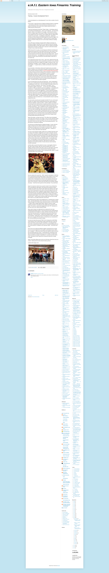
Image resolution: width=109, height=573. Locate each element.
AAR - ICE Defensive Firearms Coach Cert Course (66, 299)
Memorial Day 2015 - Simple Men (76, 371)
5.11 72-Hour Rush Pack (66, 265)
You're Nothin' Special (76, 406)
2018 (74, 512)
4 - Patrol (74, 472)
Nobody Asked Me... (66, 475)
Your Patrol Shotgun (66, 51)
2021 (74, 508)
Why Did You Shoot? (76, 133)
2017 (74, 513)
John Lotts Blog (65, 515)
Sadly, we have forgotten (77, 405)
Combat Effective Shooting (75, 274)
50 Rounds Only (75, 191)
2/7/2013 (74, 328)
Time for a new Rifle (66, 172)
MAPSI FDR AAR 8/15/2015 (65, 331)
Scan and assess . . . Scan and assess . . (76, 444)
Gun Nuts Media (65, 442)
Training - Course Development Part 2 (77, 528)
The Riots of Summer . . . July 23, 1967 (77, 450)
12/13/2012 (75, 332)
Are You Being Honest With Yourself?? (76, 245)
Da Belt (64, 264)
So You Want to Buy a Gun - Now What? (76, 455)
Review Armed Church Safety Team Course (66, 285)
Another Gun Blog (66, 417)
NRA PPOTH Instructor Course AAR (66, 390)
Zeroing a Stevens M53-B (66, 75)
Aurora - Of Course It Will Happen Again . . (77, 264)
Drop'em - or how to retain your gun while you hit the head (77, 159)
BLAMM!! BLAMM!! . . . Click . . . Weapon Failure (66, 128)
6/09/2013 (74, 323)
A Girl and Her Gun (66, 413)
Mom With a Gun (65, 466)
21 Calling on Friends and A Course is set (76, 495)
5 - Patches (75, 473)
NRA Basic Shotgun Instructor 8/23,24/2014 (66, 350)
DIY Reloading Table (66, 91)
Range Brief (64, 127)
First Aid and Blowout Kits (77, 51)
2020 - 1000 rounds (76, 60)
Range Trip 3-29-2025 (76, 342)
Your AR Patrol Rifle (66, 54)
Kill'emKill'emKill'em (76, 223)
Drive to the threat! (76, 152)
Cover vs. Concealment (66, 153)
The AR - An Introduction (66, 171)
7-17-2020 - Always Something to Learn (76, 301)
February (75, 542)
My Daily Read (75, 352)
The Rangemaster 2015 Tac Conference (66, 344)
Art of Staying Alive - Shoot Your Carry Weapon (76, 282)
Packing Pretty (65, 478)
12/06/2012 (75, 333)
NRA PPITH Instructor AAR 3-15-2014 (66, 365)
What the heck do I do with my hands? (76, 258)
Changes (74, 155)
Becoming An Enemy (76, 420)
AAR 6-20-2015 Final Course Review (66, 333)
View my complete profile (70, 40)
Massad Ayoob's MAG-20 (66, 371)
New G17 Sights (65, 72)
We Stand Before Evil (76, 423)
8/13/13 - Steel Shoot (76, 322)
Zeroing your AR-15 (66, 116)
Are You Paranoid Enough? (76, 71)
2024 (74, 504)
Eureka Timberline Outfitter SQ (65, 179)
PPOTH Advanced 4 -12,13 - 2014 (66, 361)
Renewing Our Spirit (76, 424)
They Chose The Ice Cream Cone (76, 432)
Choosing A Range (65, 229)
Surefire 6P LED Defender (65, 277)
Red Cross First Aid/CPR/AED (65, 359)
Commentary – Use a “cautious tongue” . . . (77, 520)
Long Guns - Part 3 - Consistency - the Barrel (77, 131)
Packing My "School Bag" (77, 228)
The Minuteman (65, 520)
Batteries (64, 221)
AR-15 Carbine (65, 124)
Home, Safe (75, 187)
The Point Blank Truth (66, 500)
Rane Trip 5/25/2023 (76, 335)
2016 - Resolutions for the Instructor (76, 89)
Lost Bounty (64, 176)
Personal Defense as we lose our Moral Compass (77, 429)
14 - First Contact (75, 484)
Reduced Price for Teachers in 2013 (76, 230)
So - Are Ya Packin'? (76, 464)
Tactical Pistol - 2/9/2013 (66, 382)
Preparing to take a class (77, 67)
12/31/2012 (75, 331)
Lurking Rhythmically (66, 463)
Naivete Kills (75, 362)
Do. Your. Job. (75, 358)
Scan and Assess (75, 151)
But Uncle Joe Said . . (76, 414)
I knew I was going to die (77, 402)
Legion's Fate (65, 461)
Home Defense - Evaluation (65, 113)
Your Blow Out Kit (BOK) (66, 210)
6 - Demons (75, 474)
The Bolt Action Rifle (66, 107)
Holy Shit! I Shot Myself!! (66, 158)
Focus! (74, 112)
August (75, 534)
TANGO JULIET (65, 492)
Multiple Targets (75, 207)
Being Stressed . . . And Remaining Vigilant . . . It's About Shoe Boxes (77, 269)
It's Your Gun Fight (76, 397)
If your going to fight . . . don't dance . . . (76, 141)
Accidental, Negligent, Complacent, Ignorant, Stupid (76, 105)
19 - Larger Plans (75, 491)
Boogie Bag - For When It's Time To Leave (66, 216)
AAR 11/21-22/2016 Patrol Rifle (66, 308)
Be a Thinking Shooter (66, 70)
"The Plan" (74, 221)
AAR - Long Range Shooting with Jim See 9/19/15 (66, 327)
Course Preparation (76, 172)
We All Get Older (75, 80)
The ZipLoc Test (75, 188)
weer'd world (65, 507)
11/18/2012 (75, 334)
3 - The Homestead (76, 471)
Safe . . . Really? (65, 89)
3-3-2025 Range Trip (76, 340)
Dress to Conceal (65, 92)
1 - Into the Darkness (76, 468)
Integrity (74, 168)
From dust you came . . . (76, 415)
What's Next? (75, 202)
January (75, 543)
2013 (74, 545)
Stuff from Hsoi (65, 518)
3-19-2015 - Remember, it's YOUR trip (77, 313)
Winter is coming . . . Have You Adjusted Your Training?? (77, 247)
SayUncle (64, 488)
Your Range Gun (75, 259)
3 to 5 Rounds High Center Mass (66, 66)
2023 (74, 505)
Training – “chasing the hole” (77, 523)
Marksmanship (65, 90)
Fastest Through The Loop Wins (76, 236)
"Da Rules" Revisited (66, 225)
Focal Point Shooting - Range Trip (76, 256)
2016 (74, 514)
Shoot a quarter (75, 121)
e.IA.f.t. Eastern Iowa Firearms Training (54, 5)
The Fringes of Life (76, 438)
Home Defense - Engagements (65, 105)
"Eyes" (64, 114)
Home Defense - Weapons (65, 109)
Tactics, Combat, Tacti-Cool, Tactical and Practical (76, 175)
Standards (64, 55)
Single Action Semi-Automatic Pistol (66, 160)
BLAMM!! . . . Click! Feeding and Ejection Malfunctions (66, 131)
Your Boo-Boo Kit (65, 99)
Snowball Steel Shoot (76, 222)
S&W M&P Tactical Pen (66, 257)
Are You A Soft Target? (76, 190)
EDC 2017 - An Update (66, 56)
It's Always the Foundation (75, 87)
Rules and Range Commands (76, 238)
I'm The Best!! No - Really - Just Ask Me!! (77, 279)
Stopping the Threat (76, 173)
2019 (74, 510)
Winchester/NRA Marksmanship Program (77, 97)
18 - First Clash (75, 490)
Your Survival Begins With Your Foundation (66, 80)
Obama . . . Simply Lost (76, 383)
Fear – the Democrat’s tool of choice (76, 351)
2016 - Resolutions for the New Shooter (76, 93)
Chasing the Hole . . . (76, 126)
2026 (74, 501)
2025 (74, 502)
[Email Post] (38, 267)
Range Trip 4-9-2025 (76, 343)
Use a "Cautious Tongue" (77, 377)
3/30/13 (74, 319)
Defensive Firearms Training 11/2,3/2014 (66, 348)
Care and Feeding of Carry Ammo (66, 88)
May (75, 538)
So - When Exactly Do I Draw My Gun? (76, 287)
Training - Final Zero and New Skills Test (77, 65)
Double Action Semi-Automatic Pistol (66, 155)
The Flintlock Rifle (65, 97)
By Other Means (65, 425)
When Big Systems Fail (76, 430)
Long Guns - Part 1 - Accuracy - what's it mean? (76, 138)
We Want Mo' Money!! (76, 363)
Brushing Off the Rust (76, 66)
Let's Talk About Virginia (76, 369)
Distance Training (76, 212)
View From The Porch (66, 524)
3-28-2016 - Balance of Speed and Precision (76, 310)
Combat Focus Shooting (66, 407)
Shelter (64, 186)
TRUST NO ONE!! (65, 231)
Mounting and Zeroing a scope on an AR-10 (66, 78)
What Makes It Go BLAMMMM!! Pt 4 (65, 146)
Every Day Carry (65, 86)
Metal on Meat (65, 96)
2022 (74, 506)
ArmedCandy (65, 419)
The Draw (64, 138)
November (75, 530)
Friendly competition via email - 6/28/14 (76, 318)
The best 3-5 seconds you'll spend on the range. (76, 111)
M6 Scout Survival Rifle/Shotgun (65, 120)
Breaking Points (75, 378)
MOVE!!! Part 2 (65, 121)
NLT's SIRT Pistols (65, 267)
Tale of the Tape (75, 253)
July (75, 535)
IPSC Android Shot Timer (66, 268)
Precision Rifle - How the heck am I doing (77, 63)
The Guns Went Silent (76, 353)
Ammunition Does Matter (66, 50)
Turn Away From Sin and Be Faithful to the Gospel (77, 392)
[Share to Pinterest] (44, 267)
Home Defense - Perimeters (65, 111)
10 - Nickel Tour (75, 480)
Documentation (75, 189)
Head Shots (75, 179)
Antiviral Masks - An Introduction (66, 48)
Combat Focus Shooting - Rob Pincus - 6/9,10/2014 (66, 355)
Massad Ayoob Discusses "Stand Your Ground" (77, 277)
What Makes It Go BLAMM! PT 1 (65, 152)
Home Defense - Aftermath (65, 103)
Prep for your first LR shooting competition (76, 102)
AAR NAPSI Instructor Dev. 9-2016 (66, 312)
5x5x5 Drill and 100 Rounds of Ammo (76, 73)
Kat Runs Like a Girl (66, 454)
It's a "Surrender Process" (77, 359)
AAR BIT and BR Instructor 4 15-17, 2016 (66, 315)
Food (63, 189)
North (64, 476)
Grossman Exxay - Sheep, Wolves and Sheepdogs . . (76, 440)
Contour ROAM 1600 (66, 274)
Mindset (74, 241)
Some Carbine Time (76, 316)
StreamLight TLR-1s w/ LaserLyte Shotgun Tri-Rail (66, 271)
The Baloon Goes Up (66, 519)
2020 (74, 509)
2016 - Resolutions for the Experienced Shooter (77, 91)
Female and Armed (66, 435)
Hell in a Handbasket (66, 513)
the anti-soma (65, 494)
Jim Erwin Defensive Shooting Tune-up (66, 292)
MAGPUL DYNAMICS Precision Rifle (66, 404)
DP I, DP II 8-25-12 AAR (66, 394)
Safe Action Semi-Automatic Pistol (65, 157)
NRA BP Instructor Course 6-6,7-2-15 (65, 335)
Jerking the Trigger (65, 514)
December (75, 518)
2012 (74, 546)
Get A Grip (64, 141)
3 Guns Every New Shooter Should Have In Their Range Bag (66, 283)
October (75, 531)
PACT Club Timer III (66, 261)
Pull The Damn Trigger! (76, 276)
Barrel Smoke (65, 420)
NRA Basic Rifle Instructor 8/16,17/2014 (67, 352)
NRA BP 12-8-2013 (66, 370)
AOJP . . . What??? (65, 71)
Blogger (58, 565)
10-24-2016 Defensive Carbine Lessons (76, 305)
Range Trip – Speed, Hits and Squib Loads (77, 525)
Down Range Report (66, 431)
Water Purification (65, 190)
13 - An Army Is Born (76, 483)
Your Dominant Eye (66, 95)
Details (74, 220)
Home (43, 295)
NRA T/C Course (65, 393)
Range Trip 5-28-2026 (76, 346)
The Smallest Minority (66, 521)
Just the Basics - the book (66, 76)
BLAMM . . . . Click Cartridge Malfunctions (66, 135)
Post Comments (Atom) (35, 296)
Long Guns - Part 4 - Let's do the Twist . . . (77, 120)
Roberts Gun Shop (66, 484)
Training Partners (75, 143)
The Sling (64, 115)
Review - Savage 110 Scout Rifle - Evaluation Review (66, 236)
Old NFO (32, 273)
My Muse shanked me (66, 468)
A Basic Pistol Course (76, 254)
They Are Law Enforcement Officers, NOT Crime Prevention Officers (76, 417)
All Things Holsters (65, 142)
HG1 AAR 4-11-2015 (66, 342)
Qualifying (74, 146)
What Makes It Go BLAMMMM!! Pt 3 (65, 148)
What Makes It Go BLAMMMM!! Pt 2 (65, 150)
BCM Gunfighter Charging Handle (65, 252)
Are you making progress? (75, 162)
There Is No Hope (76, 407)
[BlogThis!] (41, 267)
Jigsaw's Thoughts (66, 452)
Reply (32, 277)
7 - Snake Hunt (75, 475)
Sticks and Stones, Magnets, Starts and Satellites (66, 183)
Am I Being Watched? (76, 427)
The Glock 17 (65, 266)
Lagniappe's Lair (65, 457)
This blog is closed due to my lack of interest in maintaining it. (66, 505)
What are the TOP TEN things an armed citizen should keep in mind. (76, 385)
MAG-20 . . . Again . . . (66, 302)
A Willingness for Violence (75, 442)
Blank (64, 422)
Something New (65, 194)
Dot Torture (75, 213)
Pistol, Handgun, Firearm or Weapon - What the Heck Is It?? (77, 461)
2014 (74, 517)
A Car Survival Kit (65, 209)
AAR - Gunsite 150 (65, 313)
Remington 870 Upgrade (66, 250)
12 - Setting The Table (76, 482)
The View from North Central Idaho (66, 523)
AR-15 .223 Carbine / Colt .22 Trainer (76, 232)
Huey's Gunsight (65, 445)
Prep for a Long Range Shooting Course (66, 64)
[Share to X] (42, 267)
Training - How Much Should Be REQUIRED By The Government (76, 181)
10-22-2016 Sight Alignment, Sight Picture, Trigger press (77, 308)
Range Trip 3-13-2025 (76, 341)
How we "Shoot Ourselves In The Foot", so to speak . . (76, 458)
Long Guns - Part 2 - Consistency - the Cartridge (76, 135)
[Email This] (40, 267)
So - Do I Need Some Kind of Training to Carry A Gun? (77, 290)
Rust (74, 214)
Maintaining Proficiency (76, 59)
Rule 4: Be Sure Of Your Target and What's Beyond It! (66, 227)
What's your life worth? (76, 226)
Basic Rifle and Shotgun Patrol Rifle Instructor (66, 296)
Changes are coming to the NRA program (76, 380)
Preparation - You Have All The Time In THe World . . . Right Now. (66, 212)
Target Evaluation (76, 61)
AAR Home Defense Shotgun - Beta (66, 290)
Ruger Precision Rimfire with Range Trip (66, 245)
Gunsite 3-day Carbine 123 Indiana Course (66, 301)
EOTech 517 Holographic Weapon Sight (66, 273)
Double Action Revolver (66, 163)
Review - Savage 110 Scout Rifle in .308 (66, 241)
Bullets (64, 98)
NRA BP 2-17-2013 (66, 381)
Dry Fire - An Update (76, 106)
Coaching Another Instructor (76, 193)
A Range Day (75, 260)
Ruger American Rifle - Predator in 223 (66, 243)
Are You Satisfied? (76, 215)
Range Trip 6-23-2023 (76, 339)
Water (63, 191)
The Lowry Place (65, 498)
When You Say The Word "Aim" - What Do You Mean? (77, 116)
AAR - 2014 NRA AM (76, 390)
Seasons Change (65, 206)
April (75, 539)
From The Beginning (66, 230)
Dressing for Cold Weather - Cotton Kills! (66, 203)
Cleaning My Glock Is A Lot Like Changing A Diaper (76, 375)
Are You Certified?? (76, 219)
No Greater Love (75, 389)
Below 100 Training (66, 318)
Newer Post (30, 295)
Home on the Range (66, 444)
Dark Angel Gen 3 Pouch (66, 260)
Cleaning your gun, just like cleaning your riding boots (66, 59)
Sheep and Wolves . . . (76, 366)
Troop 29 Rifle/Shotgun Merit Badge (66, 384)
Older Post (56, 295)
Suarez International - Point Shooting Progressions (66, 396)
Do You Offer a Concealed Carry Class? (77, 250)
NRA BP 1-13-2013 (66, 385)
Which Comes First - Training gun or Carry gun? (76, 197)
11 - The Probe (75, 481)
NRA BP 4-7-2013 (65, 378)
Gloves (74, 227)
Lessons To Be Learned (76, 263)
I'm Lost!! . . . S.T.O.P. (76, 169)
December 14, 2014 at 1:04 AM (38, 273)
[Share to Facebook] (43, 267)
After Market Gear (76, 163)
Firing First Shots (65, 60)
